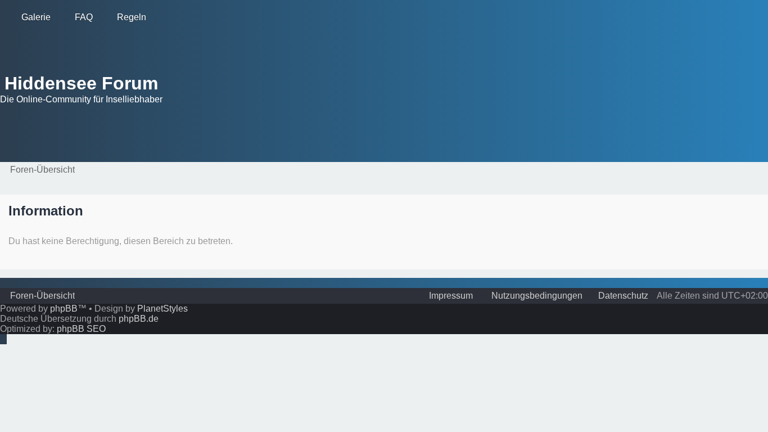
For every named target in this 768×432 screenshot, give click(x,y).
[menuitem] (30, 17)
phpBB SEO (81, 329)
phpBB (64, 308)
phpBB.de (139, 318)
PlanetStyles (162, 308)
